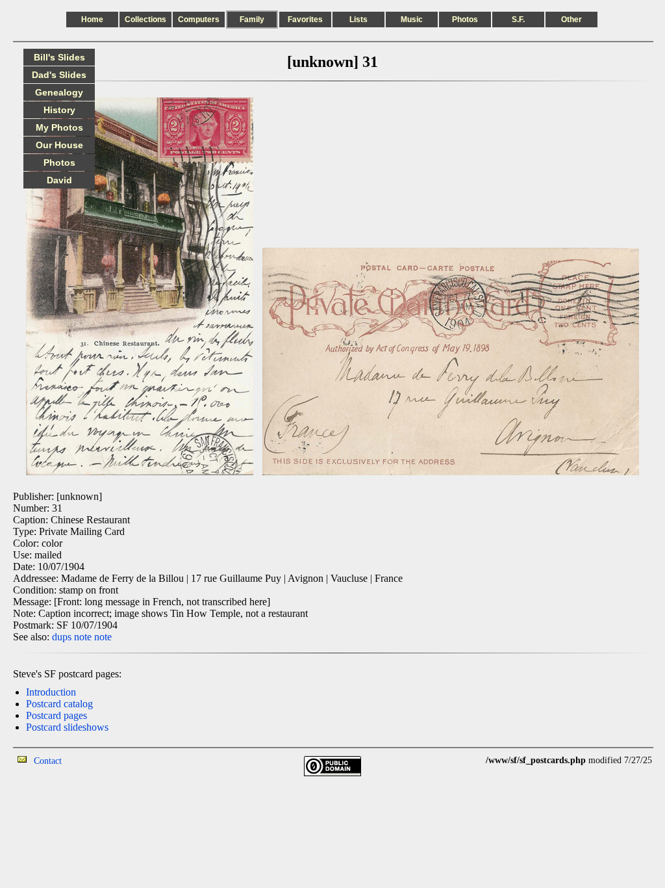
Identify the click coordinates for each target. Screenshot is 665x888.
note (83, 636)
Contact (48, 761)
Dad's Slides (59, 75)
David (59, 180)
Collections (145, 19)
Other (571, 19)
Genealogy (59, 92)
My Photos (59, 127)
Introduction (51, 692)
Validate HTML (90, 760)
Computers (199, 19)
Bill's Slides (59, 57)
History (59, 110)
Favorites (305, 19)
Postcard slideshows (67, 727)
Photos (465, 19)
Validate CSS (462, 760)
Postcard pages (56, 715)
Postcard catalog (59, 703)
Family (252, 19)
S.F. (518, 19)
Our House (59, 145)
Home (92, 19)
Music (412, 19)
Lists (358, 19)
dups (61, 636)
